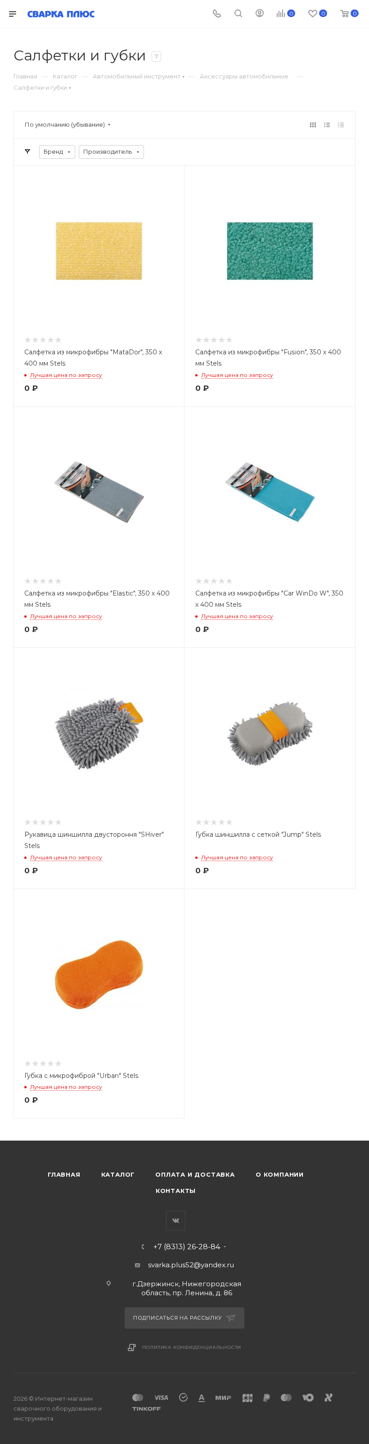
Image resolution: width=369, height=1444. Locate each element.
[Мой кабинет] (260, 14)
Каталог (118, 1174)
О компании (280, 1174)
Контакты (176, 1190)
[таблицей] (341, 124)
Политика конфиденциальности (192, 1347)
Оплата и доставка (195, 1174)
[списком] (327, 124)
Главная (64, 1174)
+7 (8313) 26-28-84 (186, 1247)
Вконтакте (175, 1220)
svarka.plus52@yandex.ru (191, 1265)
